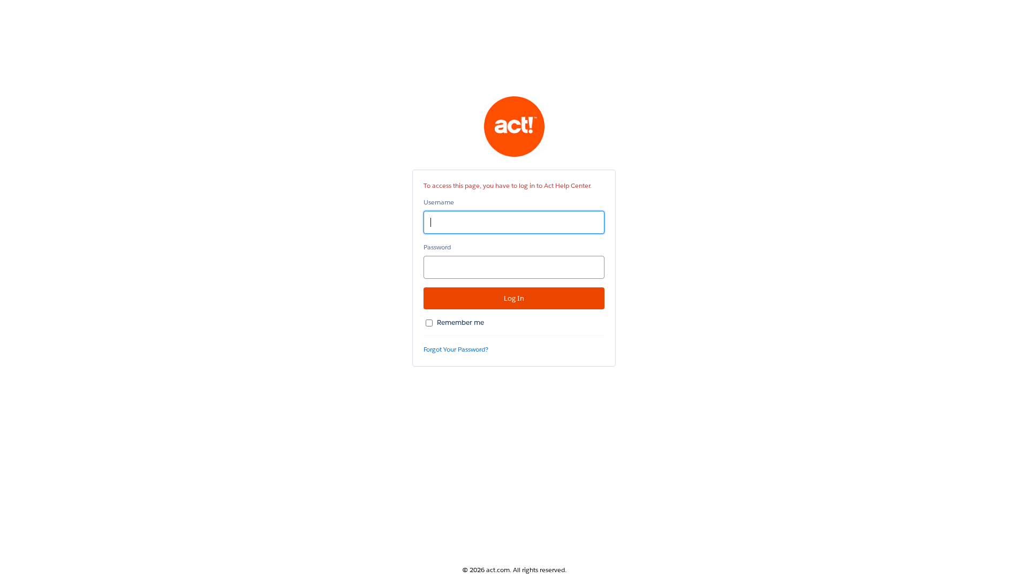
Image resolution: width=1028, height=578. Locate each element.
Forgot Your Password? (456, 349)
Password (437, 247)
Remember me (460, 322)
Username (439, 202)
